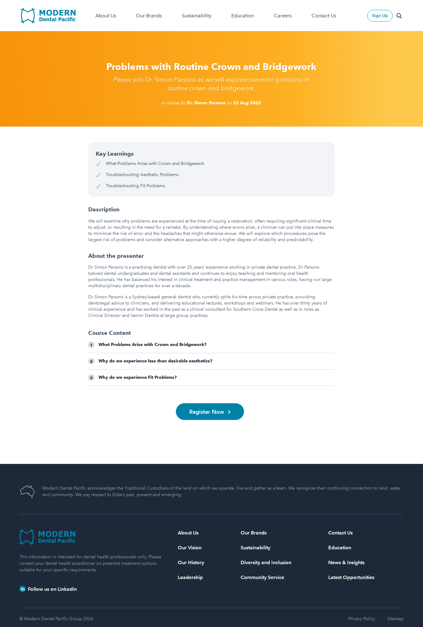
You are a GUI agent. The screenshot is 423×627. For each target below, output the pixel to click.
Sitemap (395, 618)
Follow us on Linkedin (52, 589)
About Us (105, 16)
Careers (283, 16)
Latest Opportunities (351, 577)
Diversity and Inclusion (266, 562)
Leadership (190, 577)
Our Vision (190, 548)
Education (242, 16)
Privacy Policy (361, 618)
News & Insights (346, 562)
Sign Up (380, 15)
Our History (191, 562)
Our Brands (149, 16)
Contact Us (324, 16)
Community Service (262, 577)
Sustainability (197, 16)
